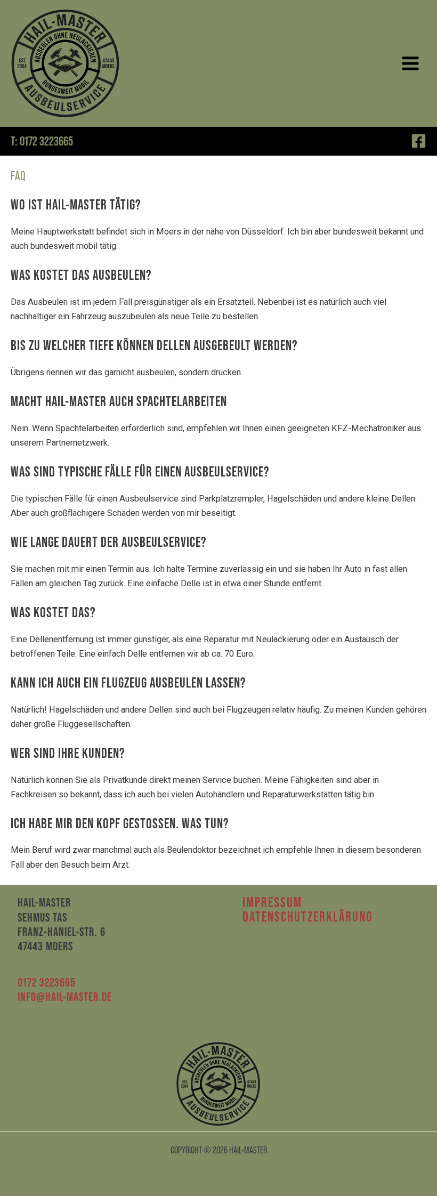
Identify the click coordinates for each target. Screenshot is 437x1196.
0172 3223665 (47, 982)
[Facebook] (418, 141)
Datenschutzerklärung (307, 917)
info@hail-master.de (65, 997)
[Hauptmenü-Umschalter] (410, 63)
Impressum (272, 902)
